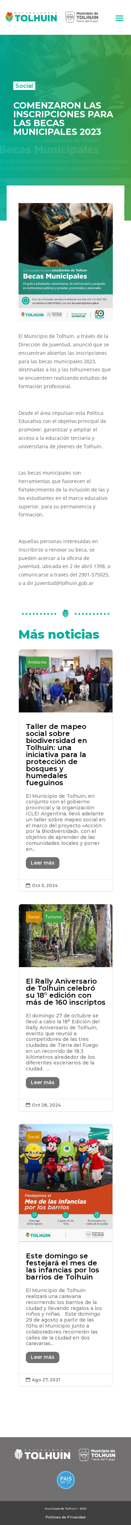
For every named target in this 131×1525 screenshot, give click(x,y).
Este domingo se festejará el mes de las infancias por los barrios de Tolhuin (65, 1255)
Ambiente (37, 662)
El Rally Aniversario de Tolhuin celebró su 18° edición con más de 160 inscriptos (65, 1007)
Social (24, 85)
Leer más (42, 863)
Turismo (53, 917)
